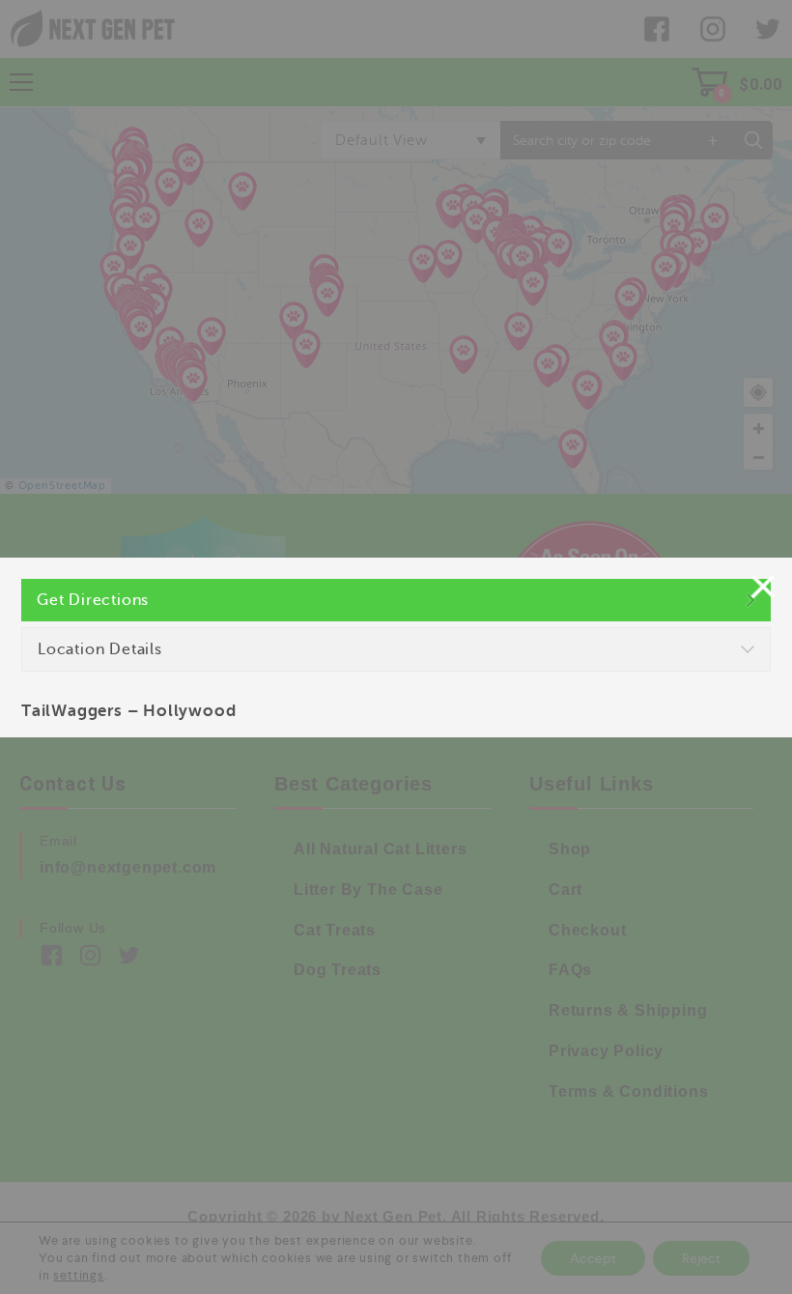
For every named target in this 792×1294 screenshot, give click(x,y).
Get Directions (93, 600)
